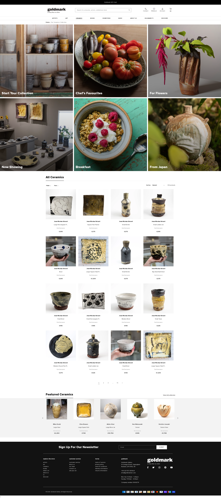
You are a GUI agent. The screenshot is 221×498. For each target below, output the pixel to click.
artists (45, 462)
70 (117, 383)
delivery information (101, 468)
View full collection (169, 395)
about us (46, 472)
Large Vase (57, 427)
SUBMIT (161, 447)
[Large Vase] (57, 409)
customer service (74, 462)
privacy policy (99, 464)
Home (48, 22)
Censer (137, 427)
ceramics (46, 466)
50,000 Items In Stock (110, 2)
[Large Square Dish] (83, 409)
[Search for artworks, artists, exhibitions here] (129, 10)
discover (46, 477)
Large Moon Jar (110, 427)
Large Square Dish (83, 427)
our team (72, 466)
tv (43, 474)
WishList (154, 11)
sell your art (73, 470)
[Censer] (137, 409)
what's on (46, 470)
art (44, 464)
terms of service (100, 462)
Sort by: (148, 185)
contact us (72, 468)
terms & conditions (101, 466)
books (45, 468)
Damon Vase (164, 427)
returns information (101, 470)
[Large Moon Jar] (110, 409)
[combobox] (103, 10)
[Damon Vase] (164, 409)
